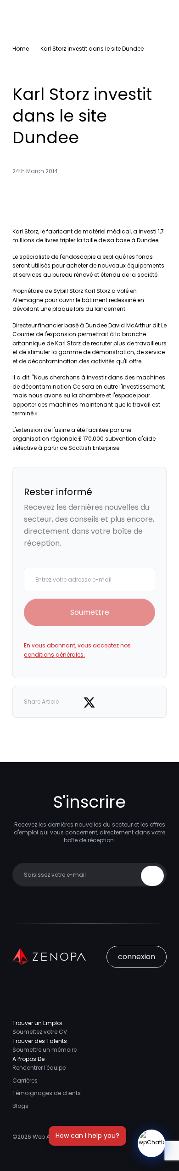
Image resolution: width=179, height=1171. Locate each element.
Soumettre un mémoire (44, 1050)
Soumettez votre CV (39, 1032)
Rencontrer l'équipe (39, 1068)
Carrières (25, 1080)
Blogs (20, 1106)
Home (20, 48)
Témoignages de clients (46, 1093)
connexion (136, 956)
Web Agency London (61, 1137)
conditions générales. (54, 654)
